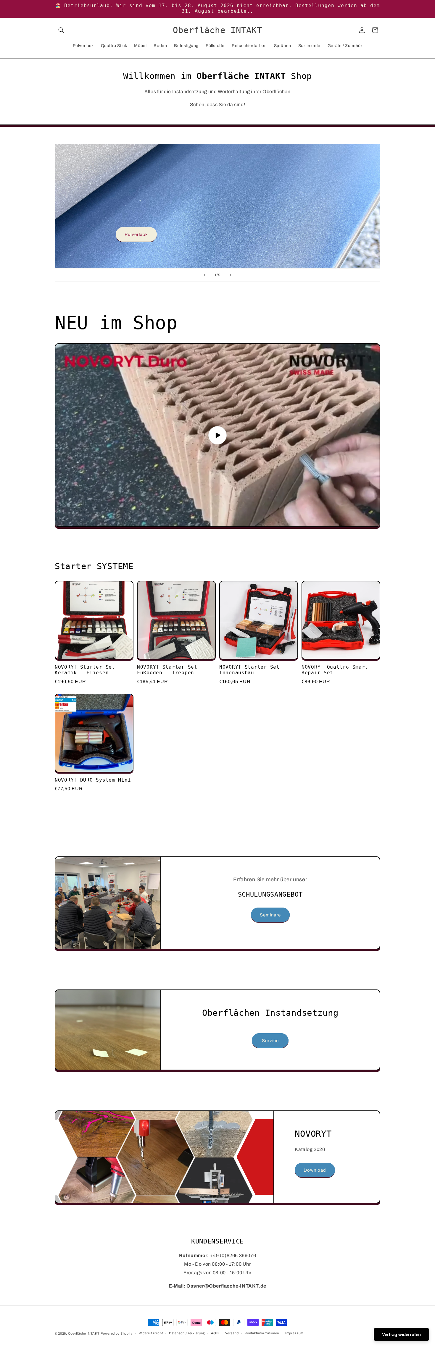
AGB (215, 1333)
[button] (61, 30)
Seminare (270, 915)
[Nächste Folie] (230, 275)
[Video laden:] (217, 435)
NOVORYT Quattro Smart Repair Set (335, 669)
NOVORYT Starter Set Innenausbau (249, 669)
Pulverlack (136, 234)
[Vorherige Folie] (204, 275)
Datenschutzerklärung (187, 1333)
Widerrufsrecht (151, 1333)
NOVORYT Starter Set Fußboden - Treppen (167, 669)
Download (315, 1170)
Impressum (294, 1333)
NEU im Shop (116, 323)
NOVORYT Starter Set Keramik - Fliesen (85, 669)
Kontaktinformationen (262, 1333)
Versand (232, 1333)
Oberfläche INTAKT (84, 1333)
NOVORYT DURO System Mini (93, 780)
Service (270, 1040)
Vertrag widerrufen (401, 1334)
